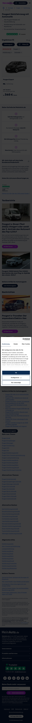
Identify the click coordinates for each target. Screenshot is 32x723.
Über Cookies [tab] (26, 344)
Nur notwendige (16, 382)
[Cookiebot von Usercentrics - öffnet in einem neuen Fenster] (23, 339)
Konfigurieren (15, 377)
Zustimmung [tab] (6, 344)
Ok (16, 372)
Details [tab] (16, 344)
